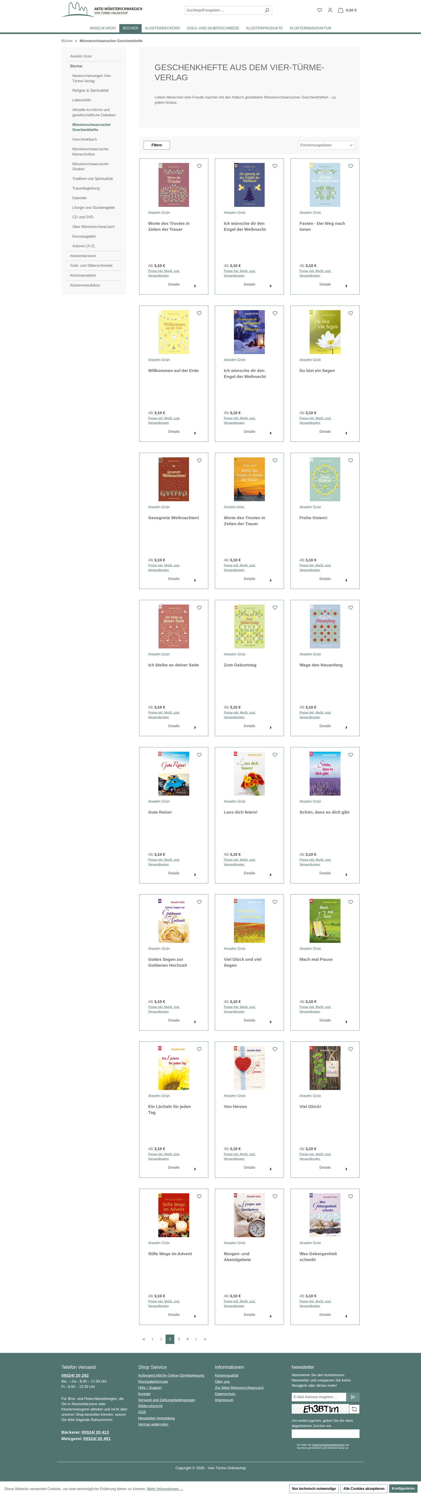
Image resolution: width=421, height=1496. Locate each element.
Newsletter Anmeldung (156, 1418)
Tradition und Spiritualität (92, 179)
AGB (142, 1412)
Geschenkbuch (84, 139)
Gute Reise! (160, 812)
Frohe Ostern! (313, 517)
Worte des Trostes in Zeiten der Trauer (169, 226)
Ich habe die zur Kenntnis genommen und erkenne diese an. (323, 1446)
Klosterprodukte (83, 275)
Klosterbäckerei (83, 256)
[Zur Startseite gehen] (101, 9)
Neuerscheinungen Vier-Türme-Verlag (92, 78)
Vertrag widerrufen (153, 1424)
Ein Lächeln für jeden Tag (169, 1109)
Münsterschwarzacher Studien (90, 166)
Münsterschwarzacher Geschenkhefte (91, 127)
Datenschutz (225, 1394)
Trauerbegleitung (86, 188)
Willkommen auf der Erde (173, 370)
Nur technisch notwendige (314, 1489)
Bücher (76, 66)
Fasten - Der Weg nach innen (322, 226)
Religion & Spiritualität (90, 90)
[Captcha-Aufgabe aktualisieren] (354, 1409)
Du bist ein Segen (317, 370)
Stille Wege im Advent (170, 1253)
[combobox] (223, 10)
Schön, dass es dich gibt (324, 812)
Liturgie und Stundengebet (93, 208)
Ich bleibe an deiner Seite (173, 665)
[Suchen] (267, 10)
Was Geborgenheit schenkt (318, 1256)
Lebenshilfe (81, 100)
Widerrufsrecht (150, 1406)
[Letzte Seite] (205, 1339)
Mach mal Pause (316, 959)
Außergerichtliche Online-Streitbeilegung (171, 1375)
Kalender (79, 198)
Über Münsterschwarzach (93, 227)
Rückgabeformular (153, 1382)
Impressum (224, 1400)
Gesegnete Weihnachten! (173, 517)
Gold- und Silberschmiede (91, 265)
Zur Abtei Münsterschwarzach (239, 1388)
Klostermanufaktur (85, 285)
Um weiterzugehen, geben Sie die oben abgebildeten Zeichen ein (322, 1423)
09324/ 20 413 (95, 1432)
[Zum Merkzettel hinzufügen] (199, 167)
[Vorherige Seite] (152, 1339)
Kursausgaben (84, 236)
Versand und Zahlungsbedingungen (166, 1400)
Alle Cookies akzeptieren (364, 1489)
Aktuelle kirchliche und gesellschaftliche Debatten (94, 112)
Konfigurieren (403, 1488)
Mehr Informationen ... (165, 1489)
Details (174, 284)
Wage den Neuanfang (321, 665)
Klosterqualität (226, 1375)
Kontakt (144, 1394)
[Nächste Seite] (196, 1339)
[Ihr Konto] (330, 10)
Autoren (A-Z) (83, 246)
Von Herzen (235, 1106)
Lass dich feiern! (240, 812)
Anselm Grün (81, 56)
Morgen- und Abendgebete (237, 1256)
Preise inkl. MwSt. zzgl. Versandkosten (164, 273)
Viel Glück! (310, 1106)
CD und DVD (82, 217)
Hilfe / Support (150, 1388)
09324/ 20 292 (75, 1375)
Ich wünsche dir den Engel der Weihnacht (245, 226)
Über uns (222, 1382)
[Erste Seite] (143, 1339)
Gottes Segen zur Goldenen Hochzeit (167, 962)
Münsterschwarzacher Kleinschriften (90, 151)
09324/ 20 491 (97, 1438)
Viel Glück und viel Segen (242, 962)
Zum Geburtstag (240, 665)
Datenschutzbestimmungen (328, 1444)
